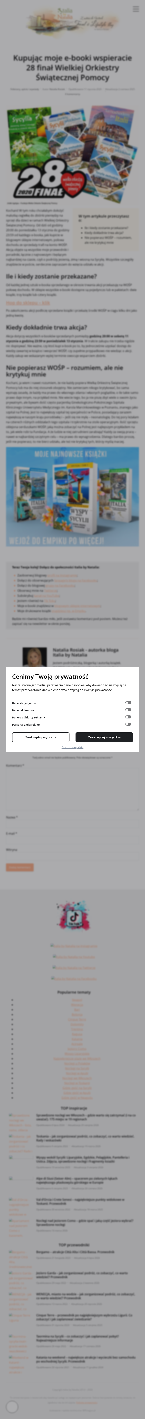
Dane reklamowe (23, 710)
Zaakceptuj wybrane (40, 737)
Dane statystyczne (24, 703)
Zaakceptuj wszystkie (104, 737)
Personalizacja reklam (26, 724)
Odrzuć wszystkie (72, 747)
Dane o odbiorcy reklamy (28, 717)
